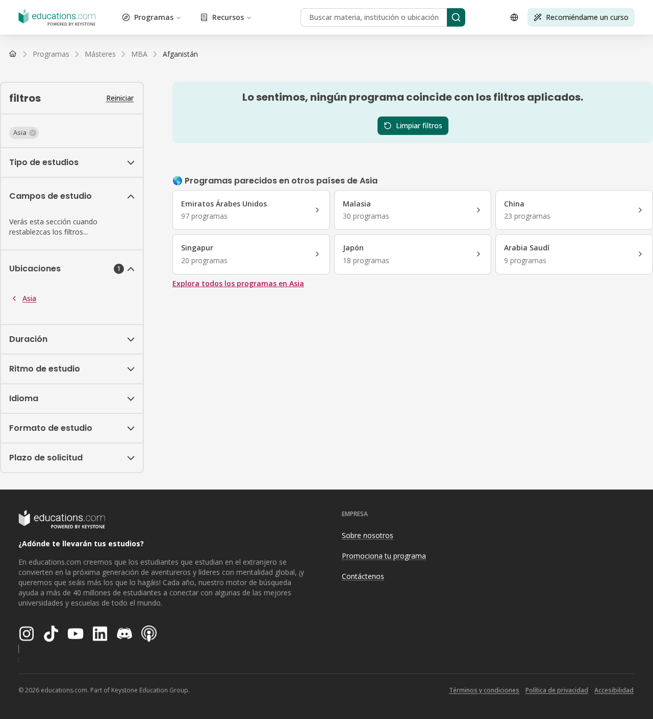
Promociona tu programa (384, 556)
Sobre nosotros (367, 535)
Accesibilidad (614, 690)
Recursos (228, 17)
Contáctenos (363, 576)
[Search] (456, 17)
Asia (29, 298)
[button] (24, 133)
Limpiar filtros (419, 125)
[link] (180, 54)
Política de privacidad (556, 690)
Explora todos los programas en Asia (238, 283)
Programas (153, 17)
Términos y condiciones (484, 690)
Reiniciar (120, 98)
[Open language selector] (514, 17)
